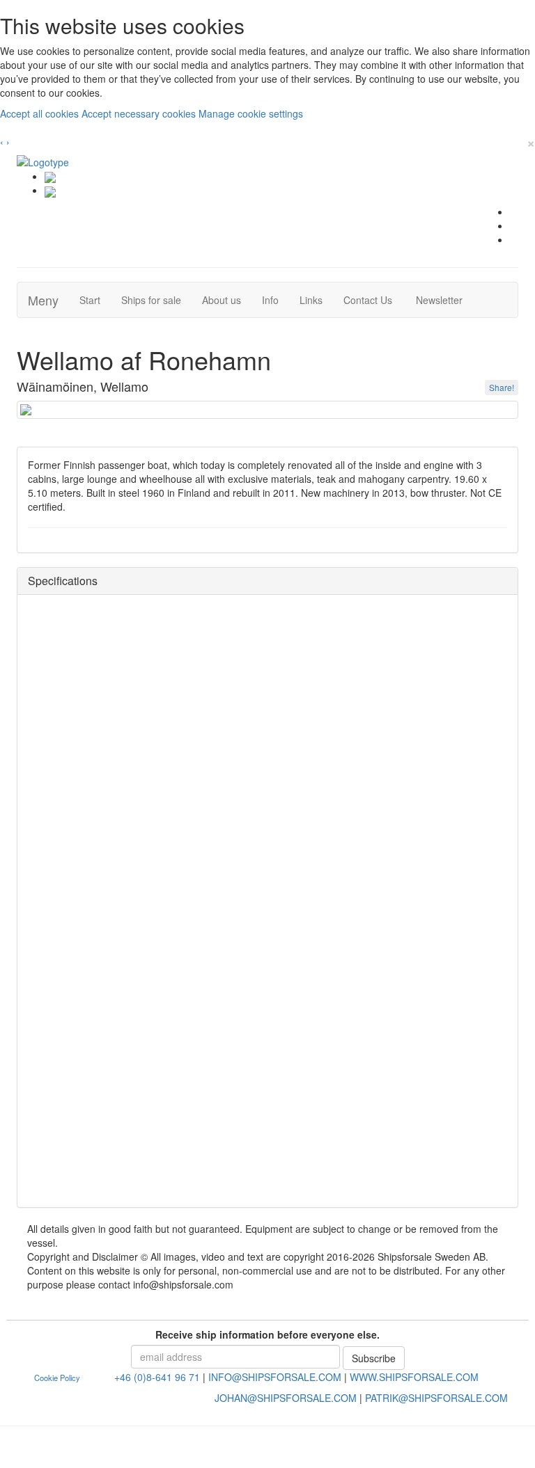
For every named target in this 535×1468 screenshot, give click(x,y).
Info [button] (270, 300)
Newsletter (443, 299)
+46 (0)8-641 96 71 (157, 1377)
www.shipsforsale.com (414, 1377)
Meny (43, 300)
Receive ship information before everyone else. (267, 1334)
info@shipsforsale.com (274, 1377)
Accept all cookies (41, 113)
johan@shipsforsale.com (286, 1398)
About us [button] (221, 300)
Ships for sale (156, 299)
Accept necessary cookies (140, 113)
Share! (501, 387)
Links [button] (311, 300)
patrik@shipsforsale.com (436, 1398)
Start (95, 299)
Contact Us (373, 299)
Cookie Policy (57, 1377)
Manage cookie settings (251, 113)
